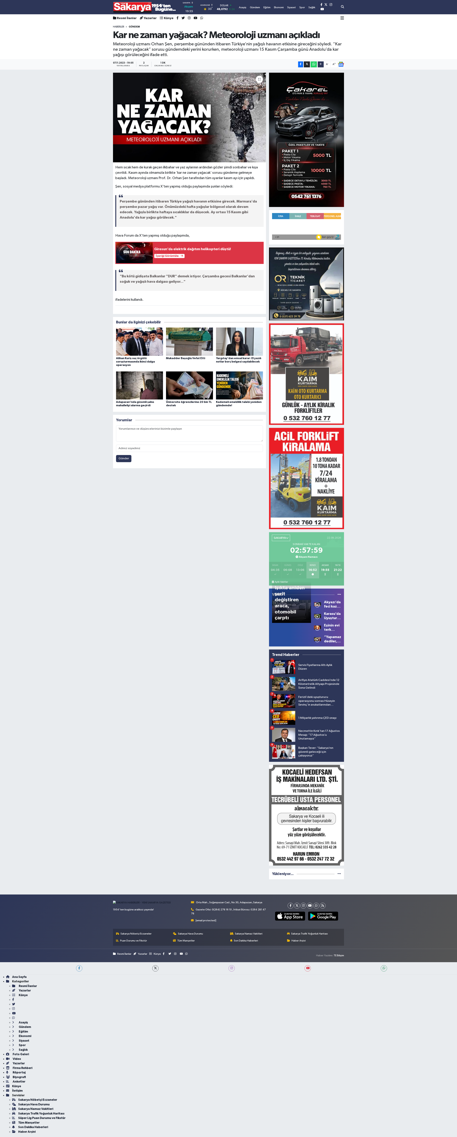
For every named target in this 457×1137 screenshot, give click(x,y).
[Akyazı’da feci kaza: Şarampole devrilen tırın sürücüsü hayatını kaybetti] (317, 604)
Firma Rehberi (22, 1067)
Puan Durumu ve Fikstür (133, 940)
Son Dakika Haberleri (246, 940)
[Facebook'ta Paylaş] (300, 64)
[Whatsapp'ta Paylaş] (314, 64)
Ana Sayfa (19, 976)
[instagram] (231, 968)
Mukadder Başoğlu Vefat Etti (185, 358)
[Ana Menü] (342, 18)
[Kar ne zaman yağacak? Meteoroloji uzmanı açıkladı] (189, 117)
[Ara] (342, 7)
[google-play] (323, 916)
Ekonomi (24, 1036)
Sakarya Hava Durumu (190, 933)
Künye (169, 18)
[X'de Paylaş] (307, 64)
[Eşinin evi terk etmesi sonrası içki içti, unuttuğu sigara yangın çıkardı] (317, 627)
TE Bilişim (339, 955)
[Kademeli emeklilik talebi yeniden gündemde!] (239, 385)
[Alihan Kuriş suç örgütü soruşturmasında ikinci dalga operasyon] (139, 341)
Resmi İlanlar (127, 18)
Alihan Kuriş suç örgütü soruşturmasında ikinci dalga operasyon (135, 361)
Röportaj (19, 1072)
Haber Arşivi (299, 940)
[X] (297, 906)
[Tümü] (339, 873)
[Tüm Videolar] (339, 594)
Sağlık (23, 1049)
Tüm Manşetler (186, 940)
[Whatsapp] (316, 906)
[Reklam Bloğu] (306, 139)
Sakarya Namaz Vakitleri (248, 933)
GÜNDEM (134, 27)
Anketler (18, 1081)
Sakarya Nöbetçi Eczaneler (136, 933)
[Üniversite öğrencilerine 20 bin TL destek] (189, 385)
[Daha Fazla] (321, 64)
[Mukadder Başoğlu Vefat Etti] (189, 341)
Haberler (118, 27)
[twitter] (155, 968)
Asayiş (23, 1022)
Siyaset (23, 1040)
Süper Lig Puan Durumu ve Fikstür (42, 1117)
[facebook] (79, 968)
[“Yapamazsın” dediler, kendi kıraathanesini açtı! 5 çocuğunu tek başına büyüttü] (317, 639)
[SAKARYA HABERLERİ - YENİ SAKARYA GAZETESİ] (144, 7)
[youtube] (308, 968)
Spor (22, 1045)
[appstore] (290, 916)
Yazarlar (150, 18)
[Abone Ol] (341, 64)
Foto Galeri (20, 1054)
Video (16, 1058)
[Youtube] (310, 906)
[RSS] (323, 906)
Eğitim (23, 1031)
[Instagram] (303, 906)
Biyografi (19, 1077)
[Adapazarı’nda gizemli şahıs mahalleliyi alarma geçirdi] (139, 385)
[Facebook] (290, 906)
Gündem (24, 1026)
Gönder (124, 458)
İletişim (17, 1090)
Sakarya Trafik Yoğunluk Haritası (309, 933)
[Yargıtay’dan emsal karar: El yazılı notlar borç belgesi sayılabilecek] (239, 341)
